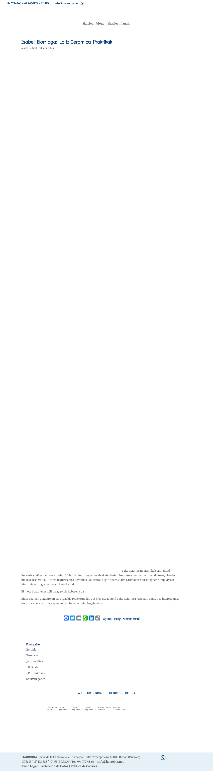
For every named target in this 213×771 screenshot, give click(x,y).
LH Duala (32, 667)
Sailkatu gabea (46, 48)
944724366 (14, 3)
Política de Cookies (84, 766)
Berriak (31, 649)
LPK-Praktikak (35, 673)
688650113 (31, 3)
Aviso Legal (30, 766)
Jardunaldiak (34, 661)
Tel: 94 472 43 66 (82, 761)
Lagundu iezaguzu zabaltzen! (121, 619)
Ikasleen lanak (119, 23)
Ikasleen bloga (94, 23)
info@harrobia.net (110, 761)
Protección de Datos (54, 766)
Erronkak (32, 655)
